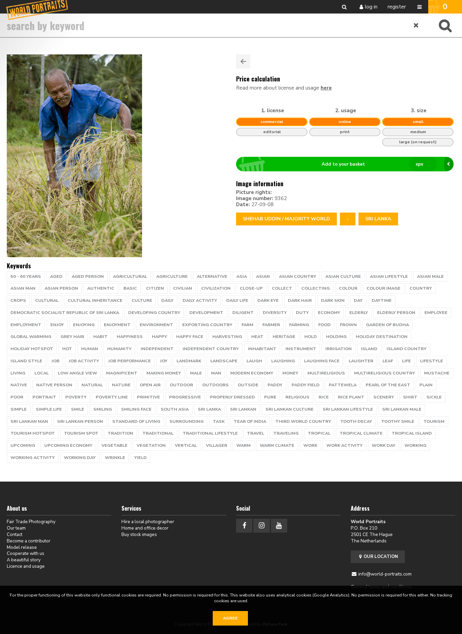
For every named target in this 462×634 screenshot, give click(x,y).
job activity (84, 361)
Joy (163, 361)
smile (77, 409)
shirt (410, 397)
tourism (433, 421)
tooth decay (356, 421)
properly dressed (232, 397)
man (216, 373)
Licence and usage (26, 566)
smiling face (136, 409)
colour (348, 288)
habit (100, 337)
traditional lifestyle (210, 433)
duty (302, 313)
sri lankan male (401, 409)
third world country (303, 421)
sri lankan (243, 409)
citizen (155, 288)
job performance (129, 361)
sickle (434, 397)
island (369, 349)
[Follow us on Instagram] (261, 526)
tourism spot (81, 433)
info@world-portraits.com (385, 574)
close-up (251, 288)
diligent (243, 313)
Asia (241, 276)
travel (255, 433)
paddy (275, 385)
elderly (358, 313)
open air (150, 385)
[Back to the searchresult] (243, 61)
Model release (22, 547)
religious (297, 397)
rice (324, 397)
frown (348, 325)
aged (56, 276)
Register (397, 6)
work (310, 445)
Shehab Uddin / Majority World (286, 219)
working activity (32, 458)
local (41, 373)
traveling (286, 433)
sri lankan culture (289, 409)
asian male (430, 276)
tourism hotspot (32, 433)
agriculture (172, 276)
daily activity (200, 300)
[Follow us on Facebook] (244, 526)
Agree (230, 618)
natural (92, 385)
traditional (158, 433)
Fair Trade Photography (31, 521)
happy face (189, 337)
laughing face (322, 361)
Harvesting (227, 337)
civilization (216, 288)
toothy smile (397, 421)
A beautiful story (24, 560)
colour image (383, 288)
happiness (130, 337)
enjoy (57, 325)
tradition (120, 433)
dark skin (333, 300)
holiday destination (382, 337)
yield (140, 458)
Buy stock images (139, 534)
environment (156, 325)
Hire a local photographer (147, 521)
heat (257, 337)
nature (121, 385)
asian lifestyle (389, 276)
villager (216, 445)
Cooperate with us (25, 553)
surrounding (186, 421)
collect (282, 288)
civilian (182, 288)
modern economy (251, 373)
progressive (185, 397)
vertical (186, 445)
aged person (88, 276)
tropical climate (361, 433)
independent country (211, 349)
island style (26, 361)
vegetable (114, 445)
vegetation (151, 445)
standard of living (136, 421)
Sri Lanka (378, 219)
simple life (49, 409)
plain (426, 385)
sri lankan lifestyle (348, 409)
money (290, 373)
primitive (148, 397)
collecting (315, 288)
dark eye (268, 300)
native (18, 385)
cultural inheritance (95, 300)
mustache (436, 373)
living (17, 373)
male (196, 373)
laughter (361, 361)
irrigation (338, 349)
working (415, 445)
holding (336, 337)
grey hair (72, 337)
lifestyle (431, 361)
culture (142, 300)
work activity (344, 445)
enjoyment (117, 325)
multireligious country (384, 373)
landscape (223, 361)
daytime (382, 300)
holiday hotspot (31, 349)
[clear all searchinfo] (416, 25)
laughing (283, 361)
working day (80, 458)
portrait (44, 397)
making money (163, 373)
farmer (271, 325)
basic (130, 288)
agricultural (130, 276)
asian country (297, 276)
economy (329, 313)
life (406, 361)
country (421, 288)
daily (167, 300)
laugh (254, 361)
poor (16, 397)
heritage (284, 337)
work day (383, 445)
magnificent (121, 373)
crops (18, 300)
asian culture (343, 276)
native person (54, 385)
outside (248, 385)
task (219, 421)
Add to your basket (386, 164)
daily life (237, 300)
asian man (23, 288)
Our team (16, 528)
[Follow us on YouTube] (279, 526)
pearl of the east (388, 385)
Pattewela (342, 385)
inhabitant (262, 349)
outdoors (215, 385)
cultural (47, 300)
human (89, 349)
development (206, 313)
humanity (119, 349)
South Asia (175, 409)
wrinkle (115, 458)
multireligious (326, 373)
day (358, 300)
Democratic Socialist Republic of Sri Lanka (64, 313)
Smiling (102, 409)
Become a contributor (28, 541)
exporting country (207, 325)
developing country (154, 313)
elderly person (396, 313)
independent (157, 349)
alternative (212, 276)
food (324, 325)
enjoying (84, 325)
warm (243, 445)
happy (159, 337)
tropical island (412, 433)
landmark (189, 361)
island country (406, 349)
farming (299, 325)
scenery (383, 397)
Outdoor (181, 385)
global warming (30, 337)
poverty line (112, 397)
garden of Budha (387, 325)
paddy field (306, 385)
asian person (61, 288)
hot (67, 349)
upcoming (22, 445)
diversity (275, 313)
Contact (14, 534)
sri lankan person (80, 421)
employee (435, 313)
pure (270, 397)
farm (247, 325)
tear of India (250, 421)
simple (18, 409)
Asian (263, 276)
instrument (300, 349)
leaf (388, 361)
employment (25, 325)
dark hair (300, 300)
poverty (76, 397)
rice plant (351, 397)
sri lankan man (29, 421)
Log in (371, 6)
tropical (319, 433)
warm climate (277, 445)
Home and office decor (144, 528)
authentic (100, 288)
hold (310, 337)
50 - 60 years (25, 276)
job (55, 361)
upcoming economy (68, 445)
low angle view (77, 373)
